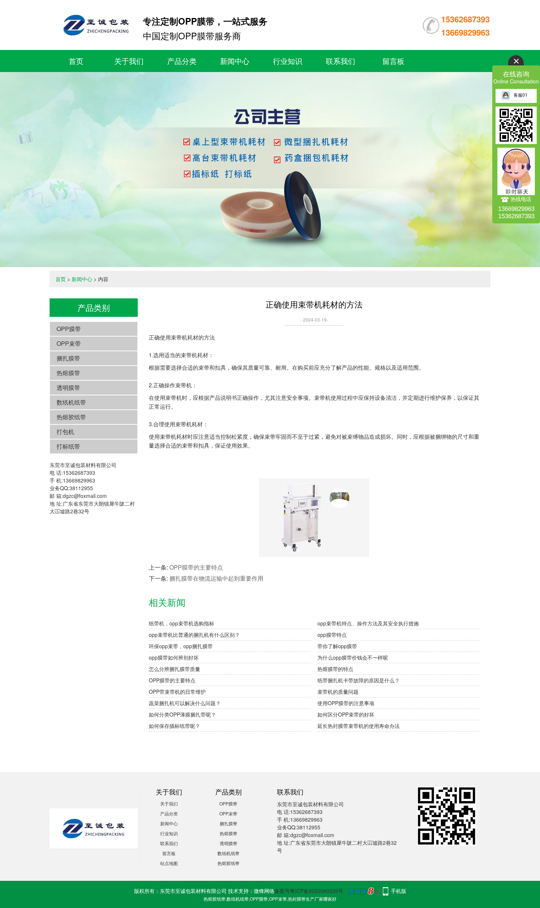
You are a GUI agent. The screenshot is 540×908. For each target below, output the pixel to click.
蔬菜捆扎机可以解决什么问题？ (185, 703)
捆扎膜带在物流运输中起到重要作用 (216, 578)
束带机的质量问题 (338, 691)
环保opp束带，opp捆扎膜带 (181, 646)
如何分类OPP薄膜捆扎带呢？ (182, 714)
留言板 (393, 60)
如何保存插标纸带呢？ (174, 725)
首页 (76, 60)
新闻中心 (234, 60)
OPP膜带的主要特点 (196, 567)
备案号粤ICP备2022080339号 (308, 890)
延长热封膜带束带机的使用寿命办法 (358, 725)
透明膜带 (68, 387)
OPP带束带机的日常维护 (177, 691)
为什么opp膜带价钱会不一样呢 (352, 657)
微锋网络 (264, 890)
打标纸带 (68, 446)
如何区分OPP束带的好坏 (345, 714)
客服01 (521, 94)
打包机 (65, 431)
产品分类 (182, 60)
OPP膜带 (69, 328)
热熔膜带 (68, 373)
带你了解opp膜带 (337, 646)
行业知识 (287, 60)
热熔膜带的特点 (335, 668)
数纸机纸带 (71, 402)
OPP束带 (69, 343)
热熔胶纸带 (71, 417)
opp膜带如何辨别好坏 (174, 657)
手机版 (398, 890)
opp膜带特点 (332, 634)
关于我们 (129, 60)
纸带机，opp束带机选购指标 (181, 623)
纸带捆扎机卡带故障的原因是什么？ (358, 680)
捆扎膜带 (68, 358)
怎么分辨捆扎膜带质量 (174, 668)
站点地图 (169, 863)
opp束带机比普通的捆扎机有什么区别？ (194, 634)
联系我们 (340, 60)
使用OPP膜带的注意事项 (345, 703)
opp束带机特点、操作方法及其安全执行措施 (368, 623)
